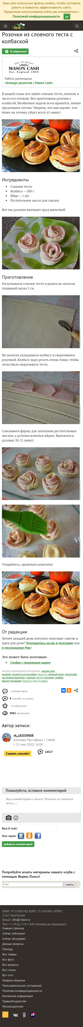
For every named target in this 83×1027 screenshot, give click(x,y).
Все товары (9, 954)
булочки (49, 677)
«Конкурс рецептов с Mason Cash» (29, 83)
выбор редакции (11, 681)
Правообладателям (14, 1001)
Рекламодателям (12, 1006)
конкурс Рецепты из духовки (19, 674)
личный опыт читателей (62, 674)
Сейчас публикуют (13, 933)
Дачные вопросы (13, 944)
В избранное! (18, 51)
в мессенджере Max (16, 648)
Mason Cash (48, 671)
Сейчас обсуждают (14, 938)
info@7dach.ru (21, 920)
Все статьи (9, 970)
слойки (59, 677)
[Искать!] (77, 26)
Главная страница (13, 928)
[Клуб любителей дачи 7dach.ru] (18, 26)
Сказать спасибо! (18, 753)
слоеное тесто (34, 677)
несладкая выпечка (13, 677)
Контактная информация (17, 996)
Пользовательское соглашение (22, 985)
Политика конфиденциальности (22, 991)
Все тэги (7, 975)
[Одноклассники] (69, 690)
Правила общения (13, 980)
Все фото (8, 959)
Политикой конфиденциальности (36, 16)
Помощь (7, 949)
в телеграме (64, 643)
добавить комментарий (18, 844)
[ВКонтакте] (63, 690)
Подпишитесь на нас (41, 643)
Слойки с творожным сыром (30, 662)
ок (66, 16)
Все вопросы (10, 965)
